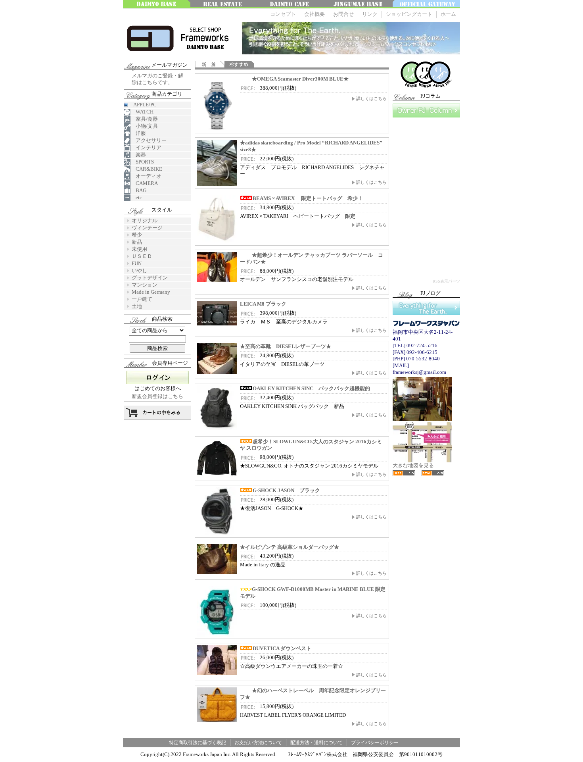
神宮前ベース (359, 4)
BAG (138, 190)
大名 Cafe (291, 4)
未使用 (139, 249)
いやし (139, 270)
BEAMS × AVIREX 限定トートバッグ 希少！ (308, 198)
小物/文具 (144, 126)
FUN (137, 263)
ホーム (448, 14)
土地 (137, 306)
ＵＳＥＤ (142, 256)
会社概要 (314, 14)
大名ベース (156, 4)
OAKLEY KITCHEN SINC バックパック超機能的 (311, 388)
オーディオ (145, 176)
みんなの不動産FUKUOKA (224, 4)
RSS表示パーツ (446, 281)
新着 (209, 65)
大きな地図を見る (413, 465)
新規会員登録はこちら (157, 396)
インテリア (145, 147)
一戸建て (142, 299)
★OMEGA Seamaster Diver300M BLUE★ (300, 79)
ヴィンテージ (147, 228)
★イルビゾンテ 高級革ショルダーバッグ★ (289, 547)
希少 (137, 235)
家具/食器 (144, 119)
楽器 (138, 155)
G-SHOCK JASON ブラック (286, 490)
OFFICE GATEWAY (426, 4)
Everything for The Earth (426, 308)
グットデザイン (150, 278)
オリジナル (144, 220)
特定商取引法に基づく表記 (197, 742)
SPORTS (142, 162)
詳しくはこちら (371, 98)
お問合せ (343, 14)
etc (136, 197)
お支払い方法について (258, 742)
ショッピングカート (409, 14)
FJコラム (426, 110)
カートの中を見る (157, 412)
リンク (370, 14)
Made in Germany (151, 292)
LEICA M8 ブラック (263, 304)
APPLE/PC (142, 105)
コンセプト (283, 14)
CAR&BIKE (146, 169)
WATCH (141, 112)
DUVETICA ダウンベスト (282, 648)
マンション (144, 285)
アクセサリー (148, 140)
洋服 (138, 133)
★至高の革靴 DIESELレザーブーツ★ (285, 346)
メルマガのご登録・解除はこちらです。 (157, 79)
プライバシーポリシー (375, 742)
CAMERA (144, 183)
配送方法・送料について (316, 742)
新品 (137, 242)
